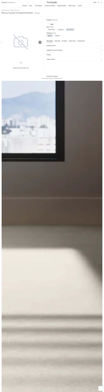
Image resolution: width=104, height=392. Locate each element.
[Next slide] (40, 42)
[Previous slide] (1, 42)
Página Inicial (5, 10)
